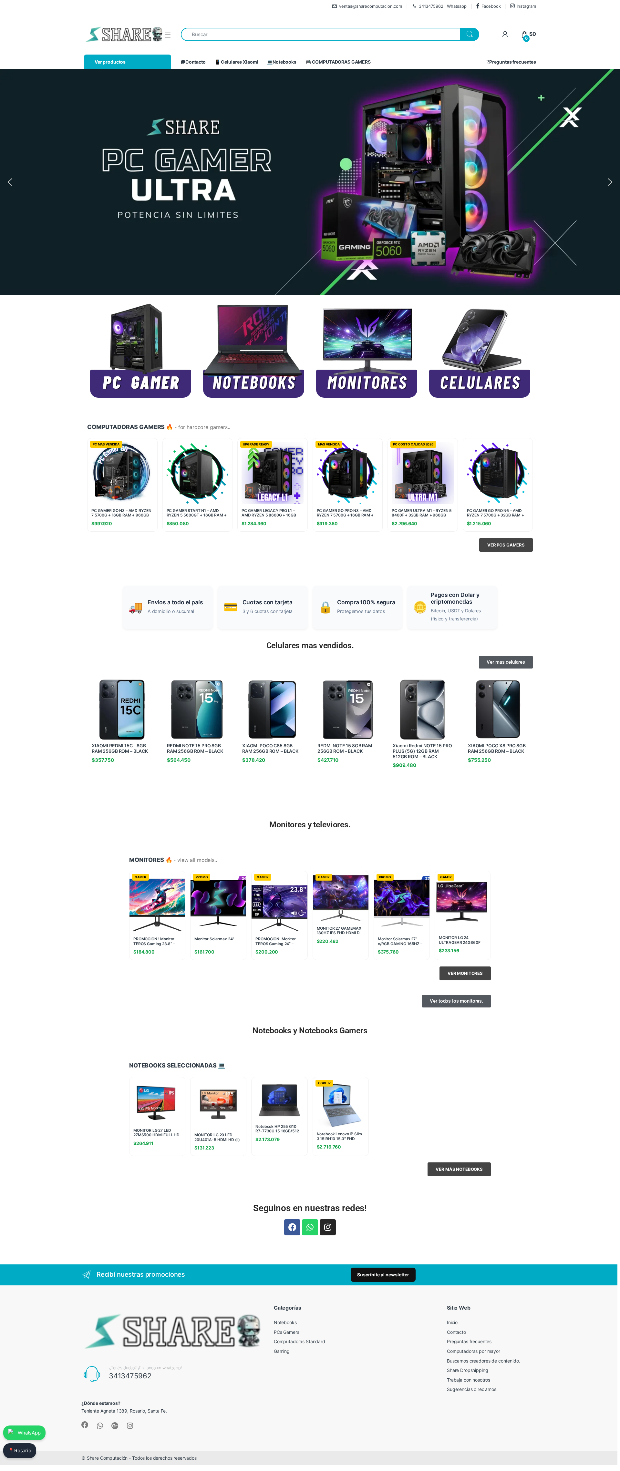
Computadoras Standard (299, 1341)
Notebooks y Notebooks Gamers (310, 1030)
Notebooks (285, 1322)
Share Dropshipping (467, 1370)
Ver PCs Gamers (506, 544)
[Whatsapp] (310, 1227)
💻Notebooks (281, 62)
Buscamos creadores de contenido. (483, 1361)
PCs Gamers (286, 1332)
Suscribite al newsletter (383, 1274)
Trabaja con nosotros (468, 1380)
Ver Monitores (465, 973)
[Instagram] (328, 1227)
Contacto (195, 62)
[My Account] (505, 34)
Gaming (282, 1351)
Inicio (452, 1322)
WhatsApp (29, 1433)
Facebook (491, 6)
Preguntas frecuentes (512, 62)
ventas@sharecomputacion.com (370, 6)
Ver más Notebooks (459, 1169)
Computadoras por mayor (473, 1351)
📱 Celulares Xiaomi (236, 62)
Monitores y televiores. (310, 824)
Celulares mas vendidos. (310, 645)
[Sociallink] (84, 1424)
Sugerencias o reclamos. (472, 1389)
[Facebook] (292, 1227)
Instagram (526, 6)
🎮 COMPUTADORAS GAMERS (338, 62)
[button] (10, 182)
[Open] (167, 35)
